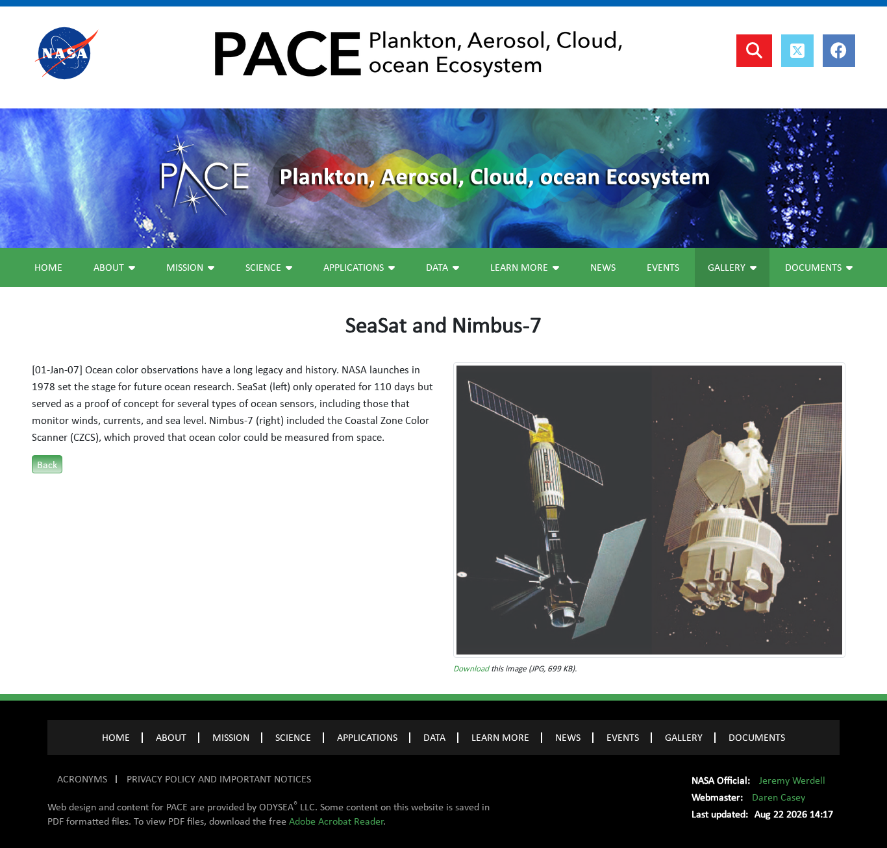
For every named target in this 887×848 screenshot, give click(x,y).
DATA (434, 737)
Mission (184, 267)
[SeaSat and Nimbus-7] (649, 509)
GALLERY (684, 737)
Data (437, 267)
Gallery (726, 267)
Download (471, 668)
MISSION (230, 737)
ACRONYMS (82, 779)
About (109, 267)
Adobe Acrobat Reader (336, 821)
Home (48, 267)
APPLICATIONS (367, 737)
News (603, 267)
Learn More (519, 267)
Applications (353, 267)
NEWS (568, 737)
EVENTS (622, 737)
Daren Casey (778, 797)
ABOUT (171, 737)
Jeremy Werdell (792, 780)
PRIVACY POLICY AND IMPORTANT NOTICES (219, 779)
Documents (813, 267)
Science (263, 267)
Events (663, 267)
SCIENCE (293, 737)
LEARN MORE (500, 737)
